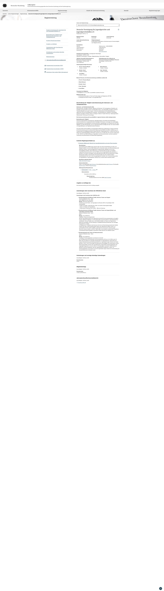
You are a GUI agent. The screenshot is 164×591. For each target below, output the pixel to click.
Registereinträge (62, 10)
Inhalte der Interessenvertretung (95, 10)
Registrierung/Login (154, 10)
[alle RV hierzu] (87, 160)
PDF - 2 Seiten (93, 169)
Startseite (5, 10)
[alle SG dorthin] (107, 177)
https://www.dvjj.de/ (103, 51)
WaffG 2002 (81, 160)
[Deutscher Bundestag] (14, 5)
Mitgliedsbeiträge (50, 56)
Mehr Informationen (63, 72)
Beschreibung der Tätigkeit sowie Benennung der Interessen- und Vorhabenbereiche (54, 36)
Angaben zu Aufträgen (51, 44)
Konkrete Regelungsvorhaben (53, 40)
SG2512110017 (85, 169)
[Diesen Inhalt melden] (97, 169)
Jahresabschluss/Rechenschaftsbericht (56, 60)
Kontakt (126, 10)
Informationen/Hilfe (32, 10)
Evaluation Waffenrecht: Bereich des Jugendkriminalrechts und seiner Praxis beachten (98, 143)
